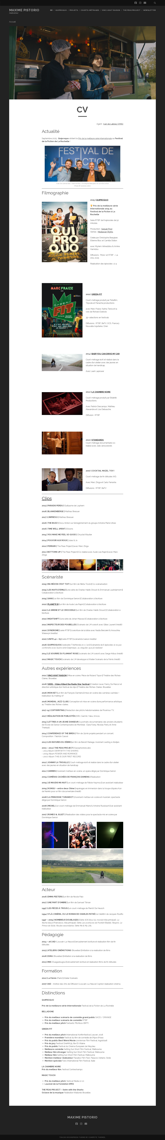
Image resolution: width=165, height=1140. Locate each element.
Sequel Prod (106, 229)
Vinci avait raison (111, 10)
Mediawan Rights (105, 232)
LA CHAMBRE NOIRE (101, 392)
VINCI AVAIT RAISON (57, 675)
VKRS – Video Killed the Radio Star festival (69, 684)
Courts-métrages (90, 10)
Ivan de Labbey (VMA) (113, 124)
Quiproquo (61, 10)
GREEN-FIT (97, 294)
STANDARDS (98, 440)
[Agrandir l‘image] (65, 562)
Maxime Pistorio (24, 10)
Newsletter (149, 10)
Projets (74, 10)
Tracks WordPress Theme (72, 1137)
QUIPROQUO (102, 200)
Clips (47, 498)
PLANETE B (53, 604)
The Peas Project (132, 10)
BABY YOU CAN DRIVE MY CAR (106, 354)
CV (51, 10)
